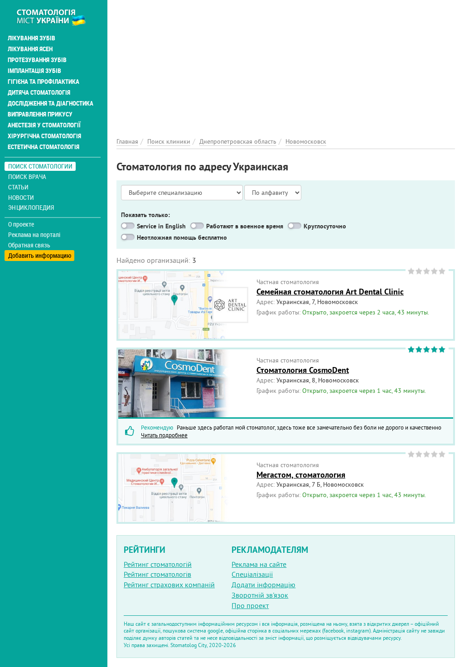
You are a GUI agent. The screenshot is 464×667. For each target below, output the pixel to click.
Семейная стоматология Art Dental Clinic (330, 291)
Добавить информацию (39, 255)
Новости (21, 197)
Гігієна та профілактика (43, 81)
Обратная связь (29, 245)
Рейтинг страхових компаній (169, 584)
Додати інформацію (263, 584)
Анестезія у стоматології (44, 125)
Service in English (161, 226)
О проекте (21, 224)
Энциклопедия (31, 207)
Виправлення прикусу (40, 114)
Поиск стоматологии (40, 166)
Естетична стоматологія (43, 146)
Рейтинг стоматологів (157, 574)
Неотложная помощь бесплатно (182, 237)
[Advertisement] (285, 63)
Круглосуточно (325, 226)
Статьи (18, 187)
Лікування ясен (30, 49)
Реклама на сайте (259, 564)
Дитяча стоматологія (39, 92)
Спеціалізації (252, 574)
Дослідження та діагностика (50, 103)
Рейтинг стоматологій (158, 564)
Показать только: (145, 215)
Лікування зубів (31, 38)
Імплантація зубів (34, 70)
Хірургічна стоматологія (44, 136)
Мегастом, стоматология (300, 474)
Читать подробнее (164, 435)
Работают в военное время (244, 226)
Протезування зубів (37, 59)
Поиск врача (27, 176)
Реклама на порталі (34, 235)
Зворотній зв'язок (260, 594)
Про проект (250, 605)
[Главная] (56, 16)
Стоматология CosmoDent (302, 370)
